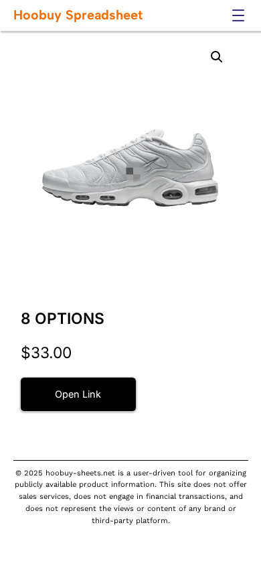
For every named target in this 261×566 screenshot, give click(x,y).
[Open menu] (238, 15)
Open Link (78, 394)
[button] (217, 57)
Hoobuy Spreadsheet (78, 15)
